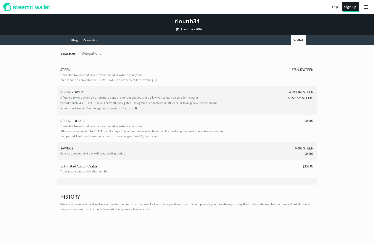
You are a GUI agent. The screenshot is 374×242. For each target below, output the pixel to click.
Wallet (298, 40)
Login (336, 7)
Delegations (91, 53)
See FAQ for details (146, 136)
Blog (74, 40)
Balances (68, 53)
